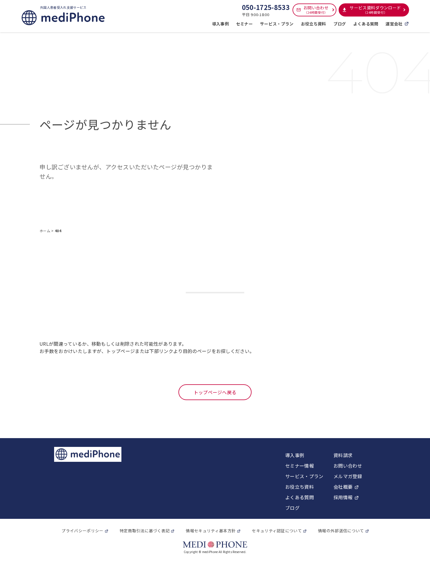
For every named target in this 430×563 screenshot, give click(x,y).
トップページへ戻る (215, 392)
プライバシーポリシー (82, 530)
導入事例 (220, 24)
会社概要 (342, 486)
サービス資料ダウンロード (375, 10)
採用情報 (342, 497)
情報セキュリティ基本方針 (211, 530)
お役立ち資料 (313, 24)
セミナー (244, 24)
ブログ (339, 24)
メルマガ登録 (347, 476)
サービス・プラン (277, 24)
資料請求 (342, 455)
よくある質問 (366, 24)
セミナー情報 (299, 465)
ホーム (45, 230)
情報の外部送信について (341, 530)
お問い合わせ (315, 10)
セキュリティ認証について (277, 530)
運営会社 (394, 24)
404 (58, 230)
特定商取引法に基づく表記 (145, 530)
